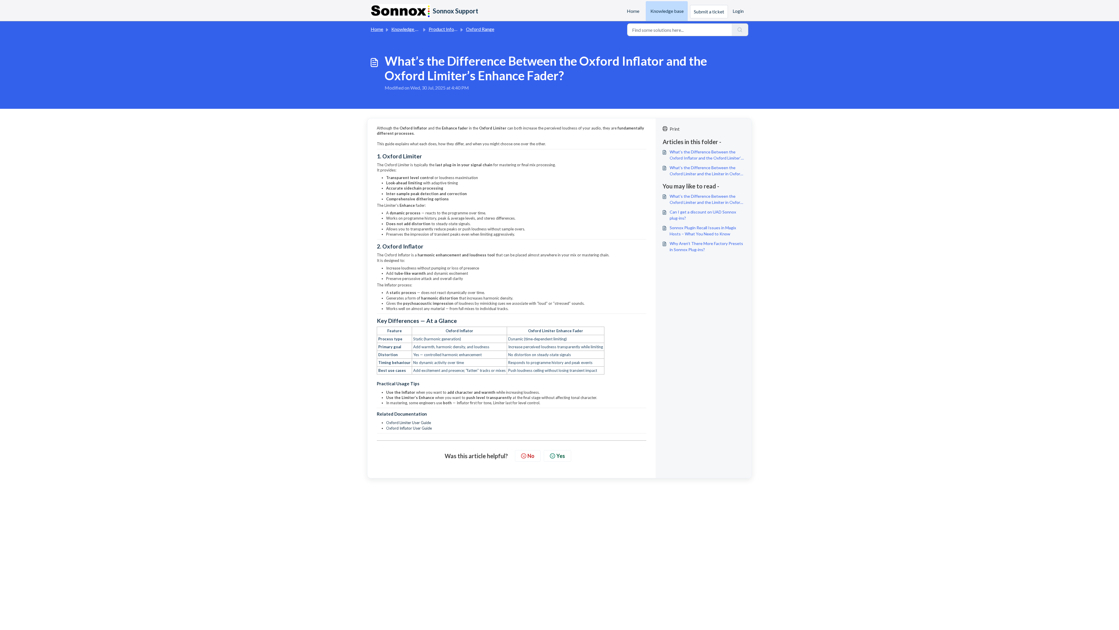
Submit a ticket (709, 11)
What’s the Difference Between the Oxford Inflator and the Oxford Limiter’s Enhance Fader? (706, 155)
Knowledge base (667, 11)
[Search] (740, 29)
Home (633, 11)
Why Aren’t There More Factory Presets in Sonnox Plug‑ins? (706, 246)
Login (738, 11)
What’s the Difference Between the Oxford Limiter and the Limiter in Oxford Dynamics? (706, 171)
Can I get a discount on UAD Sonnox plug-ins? (703, 214)
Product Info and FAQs (451, 29)
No (530, 456)
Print (675, 129)
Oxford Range (480, 29)
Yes (560, 456)
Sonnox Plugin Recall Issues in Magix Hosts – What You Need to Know (703, 230)
